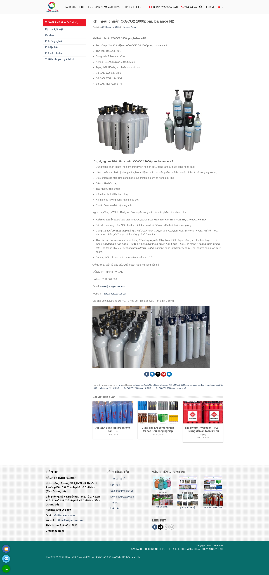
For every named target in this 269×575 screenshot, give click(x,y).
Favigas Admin (129, 27)
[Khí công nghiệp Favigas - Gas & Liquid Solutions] (52, 7)
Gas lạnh (50, 35)
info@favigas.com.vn (64, 515)
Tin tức (129, 7)
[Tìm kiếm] (200, 7)
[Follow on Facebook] (154, 527)
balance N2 (138, 385)
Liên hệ (140, 7)
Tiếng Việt (210, 7)
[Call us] (166, 527)
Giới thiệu (85, 7)
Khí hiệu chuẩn (53, 53)
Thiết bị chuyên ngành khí (59, 59)
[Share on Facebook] (146, 374)
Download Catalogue (122, 496)
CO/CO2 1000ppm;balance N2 (158, 385)
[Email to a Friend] (157, 374)
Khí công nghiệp (54, 41)
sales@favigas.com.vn (112, 286)
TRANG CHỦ (70, 7)
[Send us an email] (160, 527)
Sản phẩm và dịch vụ (107, 7)
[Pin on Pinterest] (163, 374)
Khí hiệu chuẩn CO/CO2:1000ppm (128, 388)
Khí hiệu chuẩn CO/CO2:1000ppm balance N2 (165, 388)
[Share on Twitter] (152, 374)
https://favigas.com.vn (114, 293)
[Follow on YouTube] (171, 527)
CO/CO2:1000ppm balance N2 (186, 385)
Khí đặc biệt (51, 47)
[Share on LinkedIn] (169, 374)
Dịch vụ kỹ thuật (54, 29)
